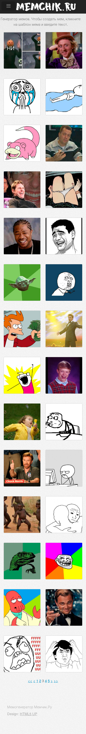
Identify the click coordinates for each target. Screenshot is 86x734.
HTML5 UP (28, 713)
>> (56, 680)
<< (30, 680)
